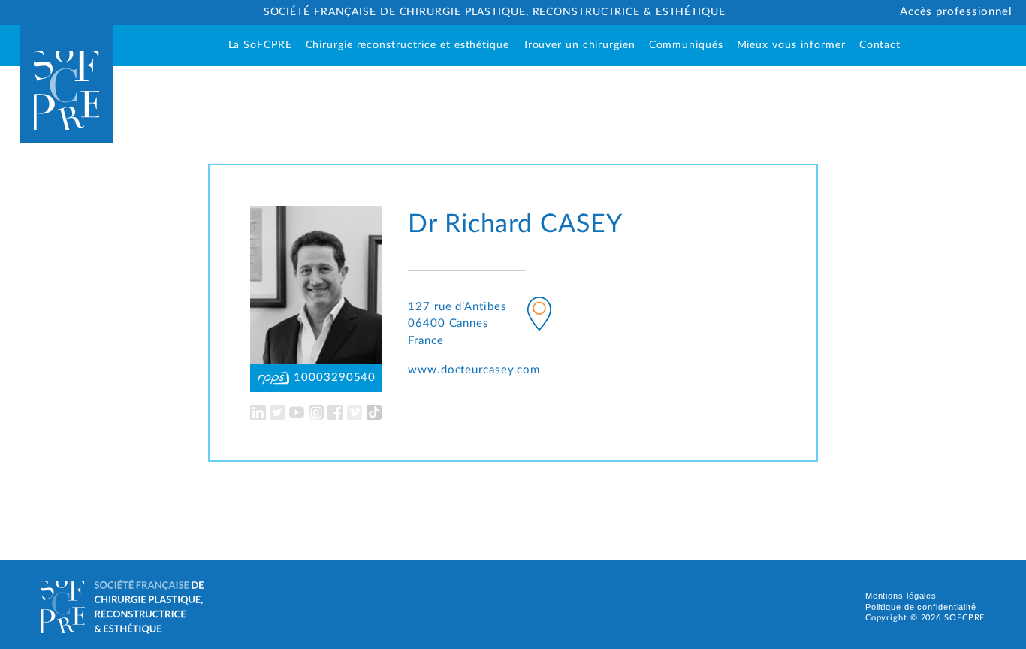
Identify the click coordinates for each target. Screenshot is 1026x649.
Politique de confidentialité (920, 606)
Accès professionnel (956, 11)
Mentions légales (901, 595)
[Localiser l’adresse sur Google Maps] (539, 317)
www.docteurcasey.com (474, 370)
